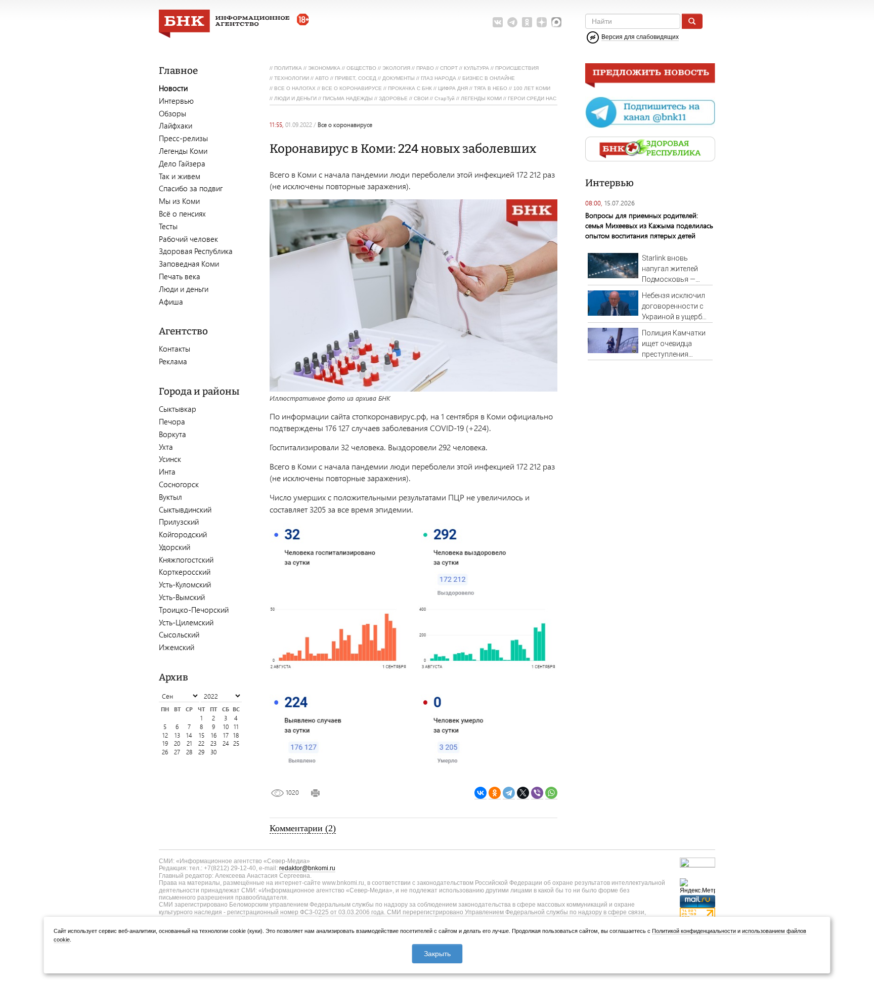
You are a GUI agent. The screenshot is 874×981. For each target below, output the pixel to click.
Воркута (172, 434)
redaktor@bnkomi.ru (307, 868)
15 (201, 735)
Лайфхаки (175, 125)
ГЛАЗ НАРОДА (438, 78)
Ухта (166, 447)
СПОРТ (449, 68)
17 (226, 735)
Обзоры (172, 113)
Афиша (171, 301)
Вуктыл (170, 497)
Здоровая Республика (196, 251)
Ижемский (176, 647)
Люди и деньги (183, 289)
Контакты (174, 349)
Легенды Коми (183, 151)
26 (165, 752)
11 (236, 727)
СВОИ (421, 98)
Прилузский (179, 522)
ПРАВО (425, 68)
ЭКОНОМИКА (324, 68)
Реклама (173, 361)
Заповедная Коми (189, 264)
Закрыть (437, 954)
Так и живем (179, 176)
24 (226, 743)
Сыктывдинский (185, 509)
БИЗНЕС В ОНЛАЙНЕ (488, 78)
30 (213, 752)
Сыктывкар (177, 409)
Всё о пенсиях (182, 213)
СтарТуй (444, 98)
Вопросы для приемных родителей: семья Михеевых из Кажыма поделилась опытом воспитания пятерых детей (649, 225)
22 (201, 743)
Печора (172, 421)
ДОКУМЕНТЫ (398, 78)
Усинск (170, 459)
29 (201, 752)
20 (177, 743)
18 (236, 735)
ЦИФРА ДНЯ (453, 88)
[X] (523, 793)
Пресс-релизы (183, 138)
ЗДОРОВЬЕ (393, 98)
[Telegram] (509, 793)
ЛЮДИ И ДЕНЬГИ (295, 98)
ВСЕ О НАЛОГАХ (295, 88)
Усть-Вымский (182, 597)
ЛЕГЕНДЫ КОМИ (481, 98)
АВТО (322, 78)
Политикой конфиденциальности (694, 931)
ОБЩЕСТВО (361, 68)
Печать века (179, 276)
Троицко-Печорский (194, 610)
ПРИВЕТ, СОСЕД (355, 78)
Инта (167, 471)
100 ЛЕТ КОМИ (531, 88)
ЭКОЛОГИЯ (396, 68)
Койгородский (183, 534)
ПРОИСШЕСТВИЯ (517, 68)
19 (165, 743)
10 (226, 727)
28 (189, 752)
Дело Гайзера (182, 163)
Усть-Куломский (185, 584)
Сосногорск (179, 484)
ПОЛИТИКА (288, 68)
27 (177, 752)
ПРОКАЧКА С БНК (410, 88)
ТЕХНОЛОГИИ (291, 78)
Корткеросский (184, 572)
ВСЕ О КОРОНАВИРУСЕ (352, 88)
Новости (173, 88)
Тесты (168, 226)
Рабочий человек (188, 239)
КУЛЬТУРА (476, 68)
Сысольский (179, 634)
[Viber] (537, 793)
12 (165, 735)
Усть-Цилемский (186, 622)
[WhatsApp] (551, 793)
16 (213, 735)
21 (189, 743)
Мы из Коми (179, 201)
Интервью (176, 101)
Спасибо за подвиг (191, 188)
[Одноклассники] (495, 793)
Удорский (174, 547)
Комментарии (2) (303, 828)
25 (236, 743)
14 (189, 735)
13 (177, 735)
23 (213, 743)
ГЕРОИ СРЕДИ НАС (532, 98)
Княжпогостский (186, 560)
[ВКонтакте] (480, 793)
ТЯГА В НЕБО (490, 88)
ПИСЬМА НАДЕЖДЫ (348, 98)
